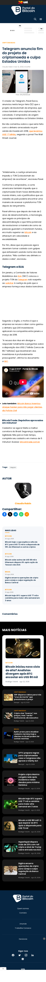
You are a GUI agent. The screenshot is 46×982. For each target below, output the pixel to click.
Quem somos (23, 908)
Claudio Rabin (23, 503)
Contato (23, 913)
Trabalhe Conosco (23, 928)
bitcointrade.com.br (30, 442)
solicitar (9, 283)
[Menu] (40, 19)
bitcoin (28, 232)
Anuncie (23, 924)
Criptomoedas (8, 43)
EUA (20, 276)
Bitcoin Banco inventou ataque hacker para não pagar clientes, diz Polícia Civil (22, 407)
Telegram (23, 279)
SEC (6, 361)
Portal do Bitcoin (23, 10)
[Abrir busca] (35, 19)
